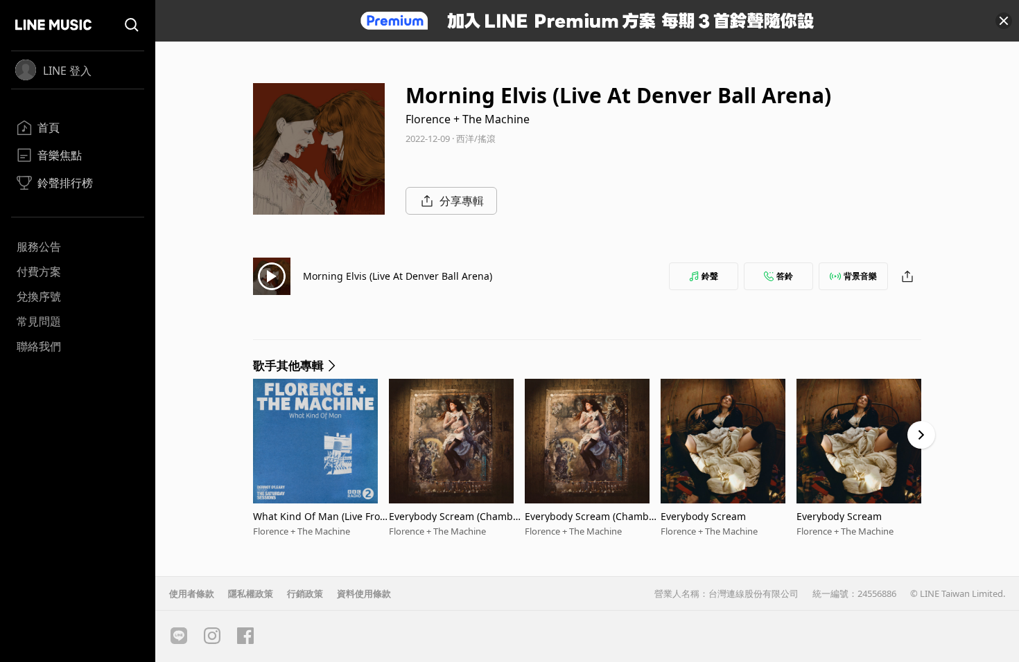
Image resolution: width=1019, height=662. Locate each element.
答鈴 (784, 276)
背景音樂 (860, 276)
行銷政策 (305, 593)
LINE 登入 (67, 70)
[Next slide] (921, 435)
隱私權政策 (250, 593)
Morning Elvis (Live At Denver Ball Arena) (397, 276)
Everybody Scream (703, 516)
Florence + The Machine (468, 119)
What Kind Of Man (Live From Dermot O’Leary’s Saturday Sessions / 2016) (321, 516)
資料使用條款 (364, 593)
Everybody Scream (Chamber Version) (456, 516)
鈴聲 (710, 276)
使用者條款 (191, 593)
